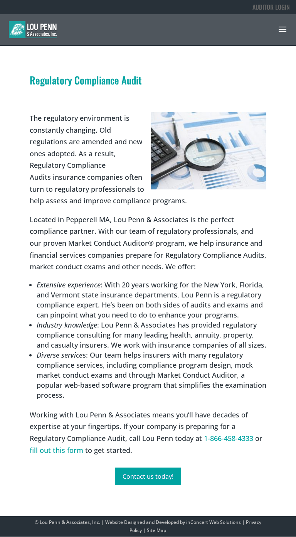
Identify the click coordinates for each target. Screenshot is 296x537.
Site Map (156, 530)
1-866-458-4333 (228, 438)
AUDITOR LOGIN (271, 7)
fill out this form (56, 450)
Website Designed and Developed (142, 522)
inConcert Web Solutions (213, 522)
